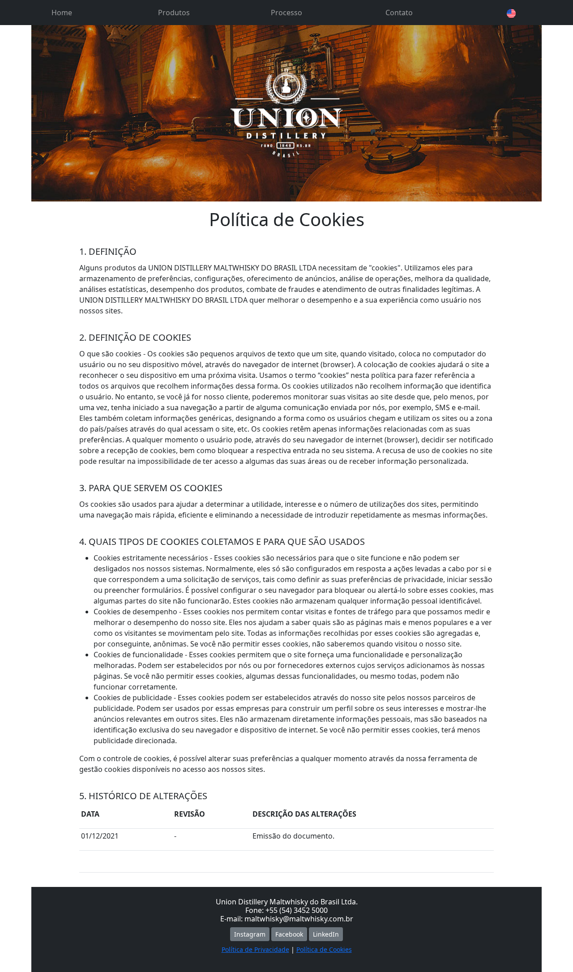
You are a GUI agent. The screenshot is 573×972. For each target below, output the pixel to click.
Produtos (174, 12)
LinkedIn (326, 934)
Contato (399, 12)
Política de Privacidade (255, 949)
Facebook (289, 934)
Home (61, 12)
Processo (286, 12)
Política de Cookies (324, 949)
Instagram (249, 934)
